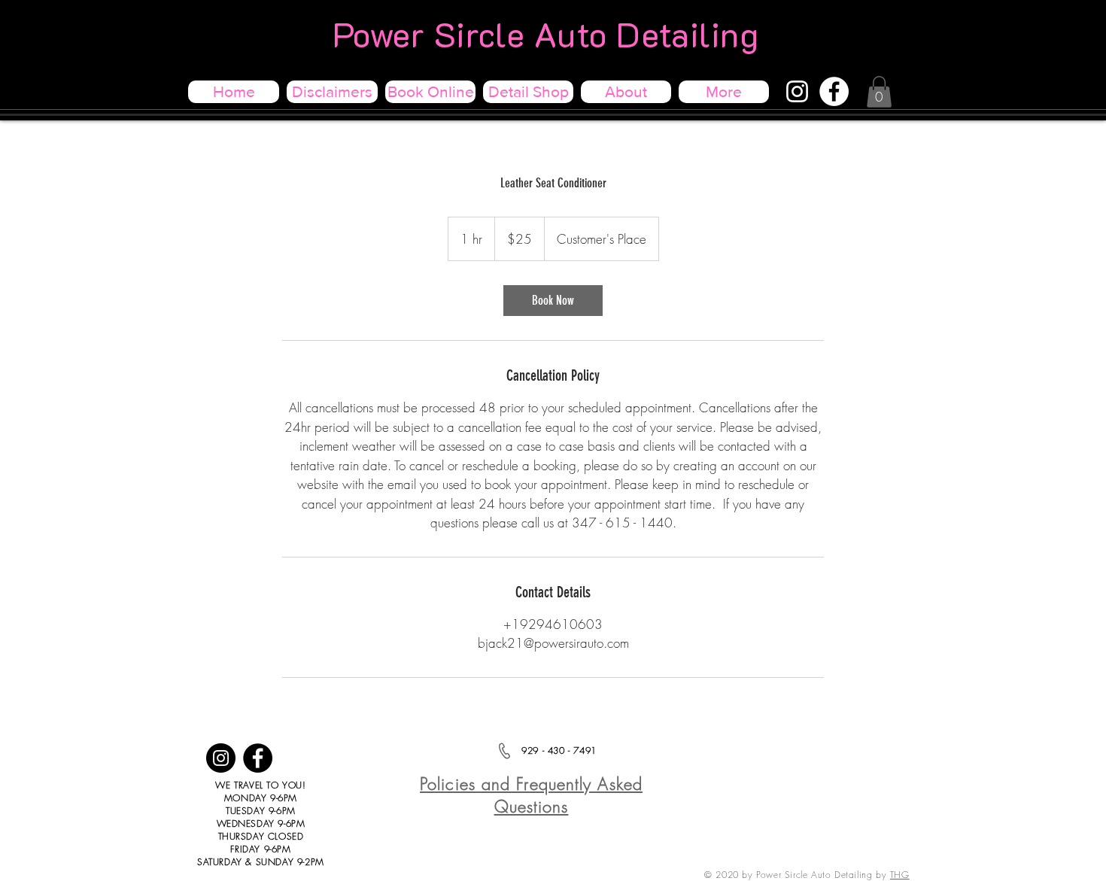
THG (900, 874)
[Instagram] (797, 91)
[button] (879, 92)
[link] (553, 300)
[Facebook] (834, 91)
